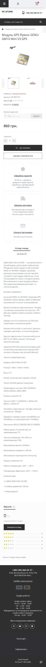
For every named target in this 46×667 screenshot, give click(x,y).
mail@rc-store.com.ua (23, 581)
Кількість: (7, 136)
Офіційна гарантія (23, 175)
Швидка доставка (23, 205)
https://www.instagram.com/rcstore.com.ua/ (26, 626)
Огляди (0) (22, 253)
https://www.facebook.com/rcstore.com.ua (13, 626)
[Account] (18, 3)
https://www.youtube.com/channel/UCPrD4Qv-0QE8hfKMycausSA (20, 626)
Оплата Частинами (23, 232)
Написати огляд (14, 527)
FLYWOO (15, 104)
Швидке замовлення (23, 156)
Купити (36, 116)
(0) (11, 101)
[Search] (40, 22)
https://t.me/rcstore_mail (32, 626)
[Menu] (4, 3)
